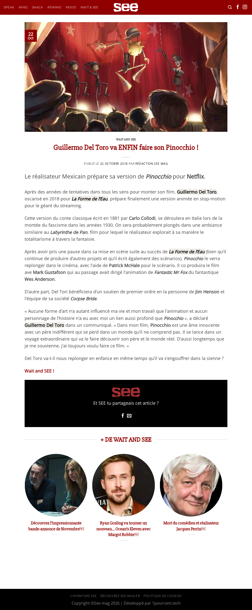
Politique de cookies (162, 596)
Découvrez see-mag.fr (120, 596)
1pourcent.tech (166, 603)
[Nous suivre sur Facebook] (238, 7)
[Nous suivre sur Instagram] (245, 7)
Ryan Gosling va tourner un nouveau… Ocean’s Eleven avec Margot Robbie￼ (123, 528)
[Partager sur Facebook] (123, 416)
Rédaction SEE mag (151, 164)
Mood (71, 7)
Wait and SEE (126, 139)
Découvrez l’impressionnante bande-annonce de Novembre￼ (56, 526)
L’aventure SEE (83, 596)
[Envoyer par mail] (129, 416)
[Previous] (25, 502)
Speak (9, 7)
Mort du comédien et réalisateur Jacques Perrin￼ (191, 526)
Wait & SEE (89, 7)
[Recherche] (230, 7)
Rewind (54, 7)
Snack (37, 7)
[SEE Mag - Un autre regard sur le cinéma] (126, 7)
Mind (23, 7)
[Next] (222, 502)
